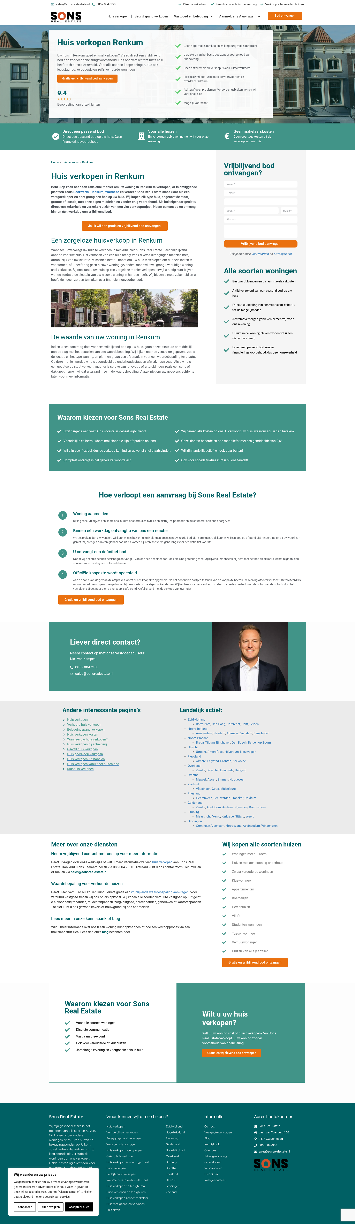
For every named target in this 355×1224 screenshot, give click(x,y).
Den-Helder (261, 733)
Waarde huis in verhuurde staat (127, 1180)
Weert (250, 816)
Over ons (210, 1150)
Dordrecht (233, 724)
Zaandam (245, 733)
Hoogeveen (237, 779)
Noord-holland (197, 729)
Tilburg (210, 742)
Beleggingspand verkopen (123, 1138)
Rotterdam (203, 724)
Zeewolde (239, 761)
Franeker (237, 798)
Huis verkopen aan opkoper (124, 1150)
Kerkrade (228, 816)
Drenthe (193, 775)
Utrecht (193, 747)
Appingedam (251, 826)
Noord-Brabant (198, 738)
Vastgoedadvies (215, 1180)
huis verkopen (162, 862)
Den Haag (218, 724)
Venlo (216, 816)
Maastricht (203, 816)
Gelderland (195, 803)
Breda (200, 742)
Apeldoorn (214, 807)
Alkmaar (232, 733)
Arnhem (227, 807)
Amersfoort (215, 752)
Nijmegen (241, 807)
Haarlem (219, 733)
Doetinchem (257, 807)
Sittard (239, 816)
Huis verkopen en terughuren (125, 1186)
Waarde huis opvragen (121, 1144)
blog (105, 932)
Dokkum (250, 798)
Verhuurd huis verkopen (122, 1132)
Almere (201, 761)
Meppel (201, 779)
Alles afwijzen (50, 1207)
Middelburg (228, 789)
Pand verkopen (116, 1168)
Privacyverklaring (215, 1156)
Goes (215, 789)
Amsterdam (204, 733)
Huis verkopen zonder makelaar (127, 1198)
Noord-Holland (175, 1132)
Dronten (225, 761)
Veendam (217, 826)
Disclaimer (211, 1174)
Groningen (195, 821)
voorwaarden (260, 254)
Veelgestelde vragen (218, 1132)
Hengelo (240, 770)
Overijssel (194, 766)
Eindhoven (223, 742)
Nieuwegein (248, 752)
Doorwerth (81, 192)
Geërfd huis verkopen (120, 1156)
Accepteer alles (79, 1207)
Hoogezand (233, 826)
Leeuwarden (222, 798)
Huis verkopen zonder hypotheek (128, 1162)
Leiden (254, 724)
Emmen (223, 779)
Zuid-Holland (196, 719)
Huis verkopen (118, 16)
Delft (245, 724)
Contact (209, 1126)
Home (55, 162)
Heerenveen (204, 798)
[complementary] (53, 1192)
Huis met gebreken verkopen (125, 1204)
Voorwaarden (213, 1168)
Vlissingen (203, 789)
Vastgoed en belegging (191, 16)
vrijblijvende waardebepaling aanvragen (160, 892)
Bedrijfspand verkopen (151, 16)
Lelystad (213, 761)
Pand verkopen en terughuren (126, 1192)
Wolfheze (112, 192)
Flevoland (194, 756)
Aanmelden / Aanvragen (237, 16)
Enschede (226, 770)
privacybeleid (283, 254)
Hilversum (232, 752)
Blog (207, 1138)
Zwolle (200, 770)
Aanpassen (25, 1207)
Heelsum (97, 192)
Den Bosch (239, 742)
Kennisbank (212, 1144)
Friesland (194, 793)
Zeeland (193, 784)
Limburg (193, 812)
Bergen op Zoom (259, 742)
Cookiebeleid (212, 1162)
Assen (211, 779)
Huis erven (113, 1210)
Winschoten (269, 826)
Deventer (213, 770)
